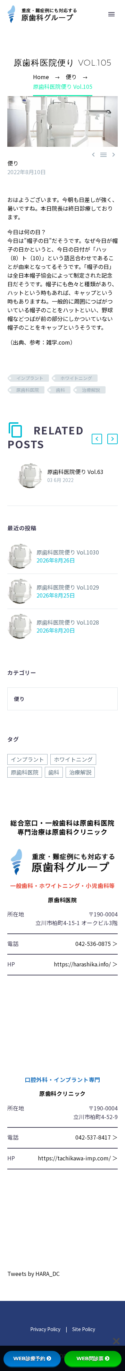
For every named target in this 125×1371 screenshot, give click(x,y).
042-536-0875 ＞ (96, 943)
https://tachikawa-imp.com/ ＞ (78, 1158)
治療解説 (91, 390)
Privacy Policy (45, 1329)
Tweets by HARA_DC (33, 1273)
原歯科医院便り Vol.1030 (67, 552)
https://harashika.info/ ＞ (86, 964)
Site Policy (83, 1329)
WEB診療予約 (29, 1358)
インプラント (29, 378)
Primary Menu (111, 14)
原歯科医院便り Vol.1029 (67, 587)
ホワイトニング (76, 378)
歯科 (60, 390)
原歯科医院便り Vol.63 (75, 471)
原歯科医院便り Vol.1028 (67, 622)
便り (12, 163)
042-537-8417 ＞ (96, 1137)
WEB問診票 (89, 1358)
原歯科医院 (27, 390)
